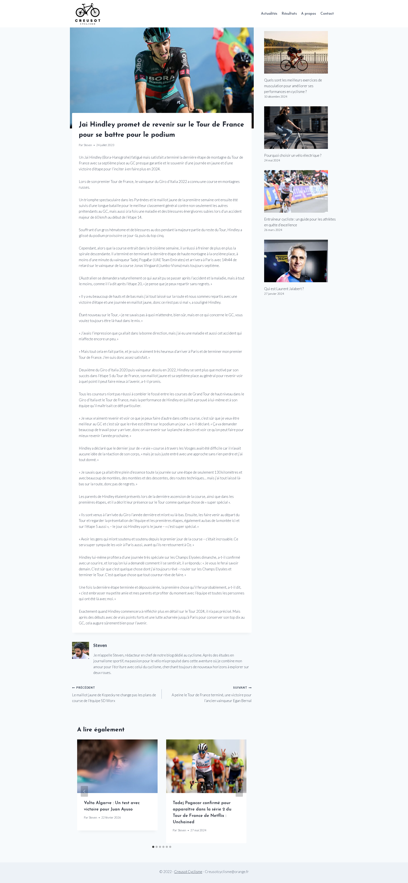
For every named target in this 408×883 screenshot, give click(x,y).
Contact (327, 14)
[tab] (153, 847)
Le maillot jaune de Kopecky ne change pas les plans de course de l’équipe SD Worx (114, 694)
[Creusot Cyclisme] (88, 13)
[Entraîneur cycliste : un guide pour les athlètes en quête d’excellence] (300, 191)
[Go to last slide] (84, 791)
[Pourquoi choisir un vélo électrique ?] (300, 127)
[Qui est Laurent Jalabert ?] (300, 261)
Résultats (289, 14)
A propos (308, 14)
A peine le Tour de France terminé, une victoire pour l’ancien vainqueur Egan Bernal (211, 694)
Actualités (269, 14)
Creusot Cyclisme (188, 871)
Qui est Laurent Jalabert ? (284, 288)
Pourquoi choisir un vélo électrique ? (292, 155)
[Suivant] (239, 791)
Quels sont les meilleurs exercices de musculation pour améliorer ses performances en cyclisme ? (293, 86)
